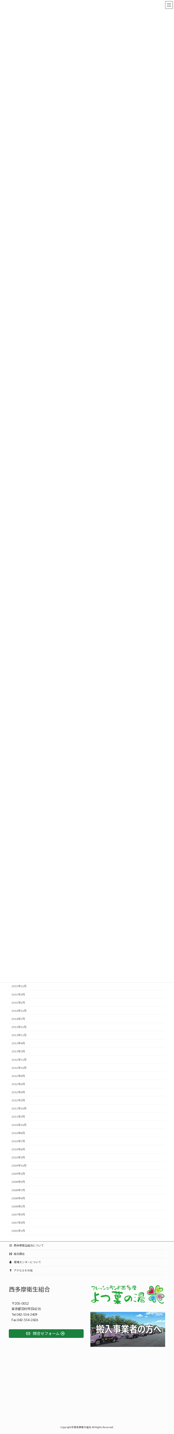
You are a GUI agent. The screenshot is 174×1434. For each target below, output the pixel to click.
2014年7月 (18, 1019)
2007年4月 (18, 1222)
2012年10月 (19, 1068)
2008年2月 (18, 1206)
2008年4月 (18, 1198)
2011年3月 (18, 1116)
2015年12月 (19, 986)
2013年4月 (18, 1043)
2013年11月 (19, 1035)
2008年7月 (18, 1190)
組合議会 (19, 1253)
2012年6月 (18, 1084)
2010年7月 (18, 1141)
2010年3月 (18, 1157)
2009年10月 (19, 1165)
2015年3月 (18, 994)
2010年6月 (18, 1149)
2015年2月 (18, 1002)
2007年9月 (18, 1214)
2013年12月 (19, 1027)
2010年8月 (18, 1133)
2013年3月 (18, 1051)
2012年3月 (18, 1100)
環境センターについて (27, 1262)
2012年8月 (18, 1076)
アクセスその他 (23, 1270)
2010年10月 (19, 1124)
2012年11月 (19, 1059)
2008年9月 (18, 1181)
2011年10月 (19, 1108)
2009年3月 (18, 1173)
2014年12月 (19, 1010)
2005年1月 (18, 1230)
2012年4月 (18, 1092)
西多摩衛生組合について (28, 1245)
